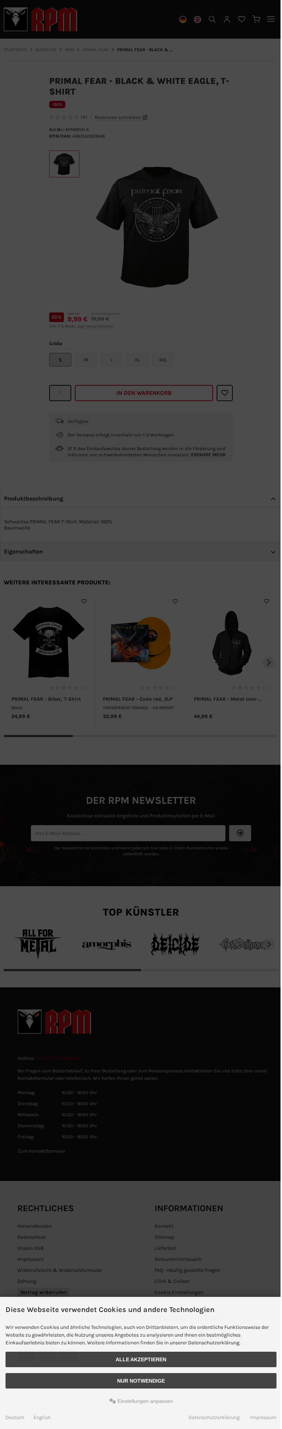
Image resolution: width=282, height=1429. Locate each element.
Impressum (263, 1417)
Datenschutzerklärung (214, 1417)
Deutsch (15, 1417)
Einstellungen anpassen (144, 1401)
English (42, 1417)
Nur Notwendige (141, 1381)
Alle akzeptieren (141, 1359)
